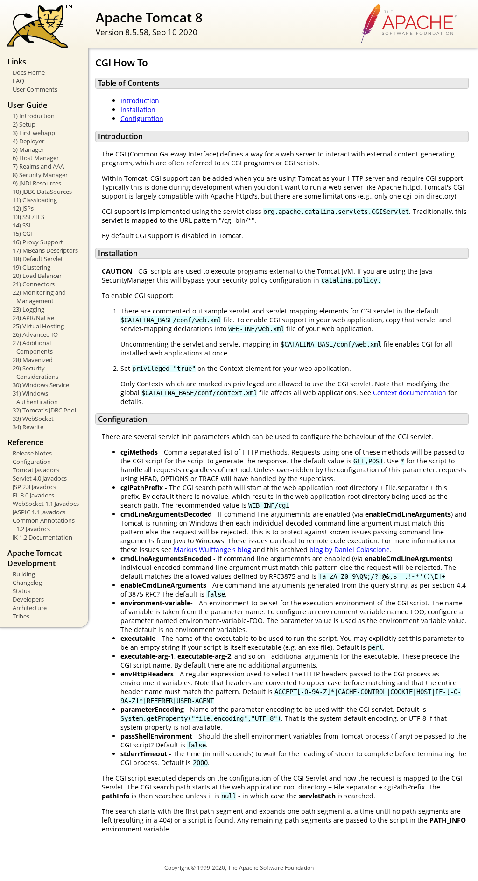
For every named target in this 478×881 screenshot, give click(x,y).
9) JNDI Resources (37, 183)
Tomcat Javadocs (36, 470)
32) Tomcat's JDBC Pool (44, 410)
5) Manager (28, 149)
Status (21, 591)
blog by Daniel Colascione (349, 549)
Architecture (30, 608)
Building (24, 574)
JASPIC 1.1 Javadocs (39, 512)
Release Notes (32, 453)
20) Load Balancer (37, 275)
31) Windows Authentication (35, 397)
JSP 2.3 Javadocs (34, 487)
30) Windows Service (41, 385)
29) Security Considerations (35, 372)
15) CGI (22, 233)
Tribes (21, 616)
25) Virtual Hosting (38, 326)
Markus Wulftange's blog (212, 549)
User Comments (35, 89)
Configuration (32, 461)
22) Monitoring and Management (39, 296)
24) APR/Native (33, 317)
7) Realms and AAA (38, 166)
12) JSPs (23, 208)
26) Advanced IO (35, 334)
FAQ (18, 81)
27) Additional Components (33, 347)
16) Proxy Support (38, 242)
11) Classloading (35, 200)
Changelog (27, 582)
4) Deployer (28, 141)
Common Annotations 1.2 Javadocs (44, 524)
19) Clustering (31, 267)
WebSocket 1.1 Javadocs (46, 503)
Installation (137, 109)
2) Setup (24, 124)
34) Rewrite (28, 427)
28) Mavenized (33, 359)
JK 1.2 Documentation (42, 537)
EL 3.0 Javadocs (33, 495)
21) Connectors (34, 284)
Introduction (139, 100)
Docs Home (29, 72)
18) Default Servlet (38, 259)
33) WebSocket (33, 418)
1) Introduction (34, 116)
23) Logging (28, 309)
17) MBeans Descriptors (45, 250)
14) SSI (22, 225)
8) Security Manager (40, 175)
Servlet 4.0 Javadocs (40, 478)
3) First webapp (34, 132)
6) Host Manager (36, 158)
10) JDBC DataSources (42, 191)
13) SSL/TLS (28, 217)
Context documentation (409, 392)
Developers (28, 599)
